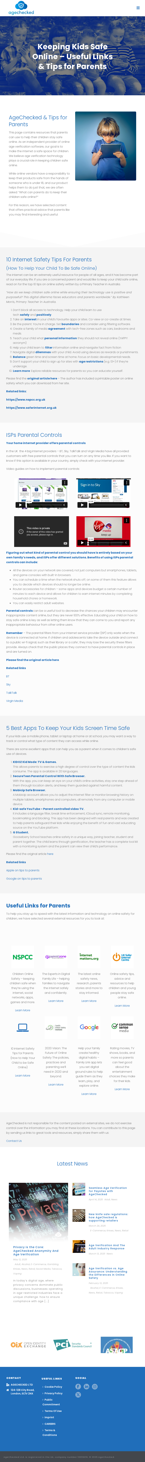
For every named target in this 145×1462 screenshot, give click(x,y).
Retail (32, 1269)
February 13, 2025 (98, 1283)
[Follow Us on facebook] (78, 1387)
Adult (18, 1264)
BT (7, 676)
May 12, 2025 (20, 1259)
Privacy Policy (53, 1393)
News (24, 1269)
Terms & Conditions (49, 1432)
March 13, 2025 (97, 1253)
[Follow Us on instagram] (95, 1387)
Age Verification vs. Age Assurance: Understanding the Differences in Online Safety (108, 1273)
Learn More (22, 1010)
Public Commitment (51, 1402)
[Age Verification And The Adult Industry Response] (78, 1246)
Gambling (53, 1264)
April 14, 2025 (96, 1199)
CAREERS (50, 1424)
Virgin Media (14, 701)
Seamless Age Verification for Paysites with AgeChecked (108, 1191)
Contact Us (14, 1141)
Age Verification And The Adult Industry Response (107, 1247)
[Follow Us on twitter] (78, 1395)
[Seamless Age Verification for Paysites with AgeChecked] (78, 1189)
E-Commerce (38, 1264)
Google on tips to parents (24, 879)
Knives (16, 1269)
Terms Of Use (53, 1411)
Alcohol (26, 1264)
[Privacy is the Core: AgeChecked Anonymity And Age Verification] (38, 1212)
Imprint (49, 1417)
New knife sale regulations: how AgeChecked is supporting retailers (108, 1217)
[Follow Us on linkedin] (86, 1387)
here (50, 854)
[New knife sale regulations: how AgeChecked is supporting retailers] (78, 1215)
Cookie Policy (53, 1387)
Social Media (43, 1269)
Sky (8, 684)
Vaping (17, 1273)
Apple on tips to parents (22, 870)
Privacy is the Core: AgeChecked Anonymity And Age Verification (36, 1251)
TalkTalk (11, 693)
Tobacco (57, 1269)
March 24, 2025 (97, 1225)
